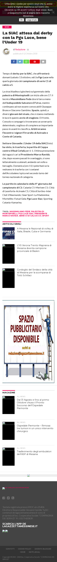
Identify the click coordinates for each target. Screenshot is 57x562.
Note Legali (34, 552)
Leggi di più (32, 20)
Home (22, 552)
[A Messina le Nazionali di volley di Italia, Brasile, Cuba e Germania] (8, 233)
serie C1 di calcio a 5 (30, 216)
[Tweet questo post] (20, 62)
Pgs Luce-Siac (26, 213)
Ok (21, 20)
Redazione (20, 49)
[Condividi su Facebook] (14, 62)
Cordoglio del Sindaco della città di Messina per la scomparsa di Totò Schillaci (34, 272)
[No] (53, 12)
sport (45, 216)
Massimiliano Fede (20, 211)
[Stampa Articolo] (35, 62)
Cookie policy (24, 549)
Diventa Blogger (43, 549)
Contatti (10, 549)
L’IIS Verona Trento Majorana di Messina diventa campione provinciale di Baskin (34, 248)
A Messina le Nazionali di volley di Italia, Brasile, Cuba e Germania (35, 230)
